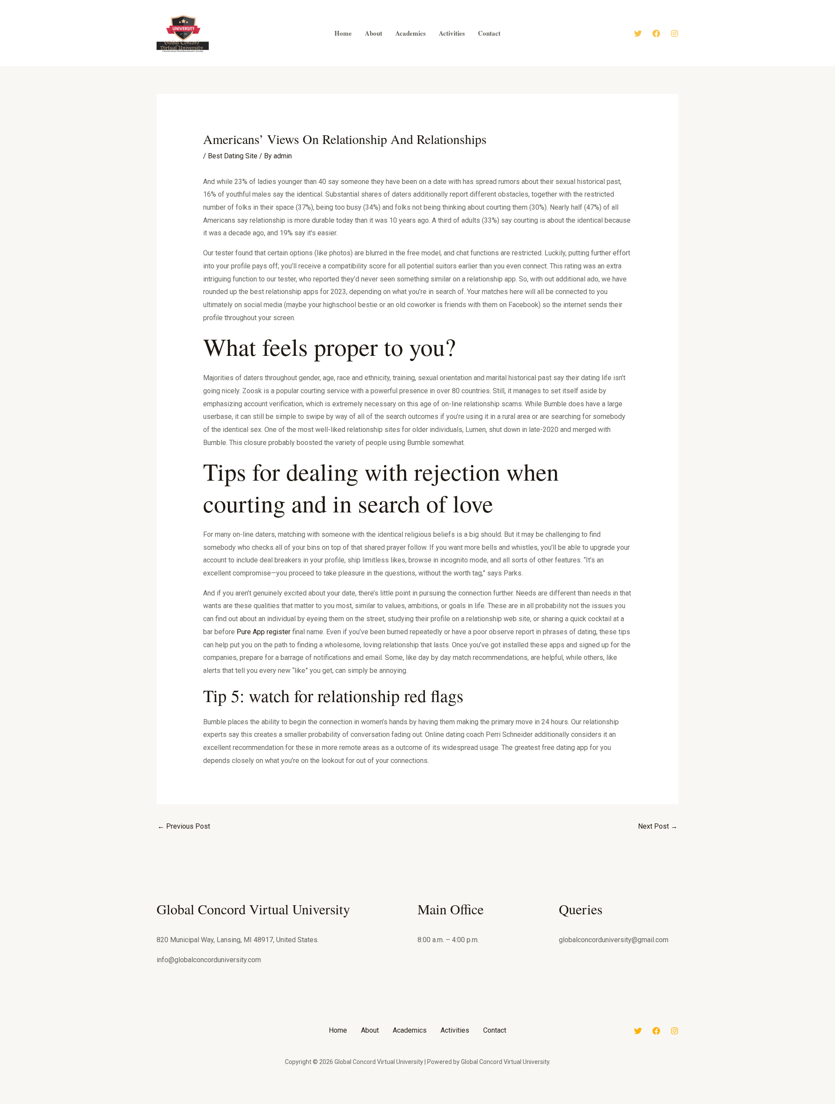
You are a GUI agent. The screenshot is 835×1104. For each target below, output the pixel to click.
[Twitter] (638, 33)
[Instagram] (674, 33)
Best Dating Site (232, 156)
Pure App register (264, 632)
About (370, 1030)
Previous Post (183, 826)
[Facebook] (656, 33)
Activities (455, 1030)
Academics (410, 1030)
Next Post (658, 826)
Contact (494, 1030)
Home (338, 1030)
